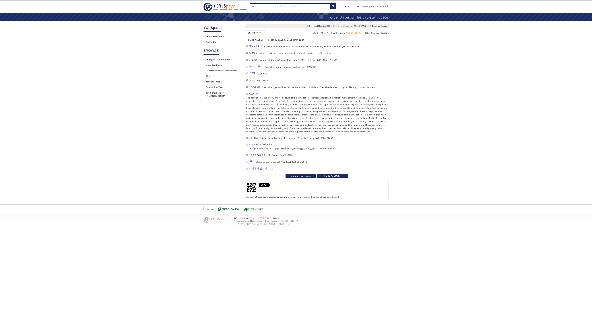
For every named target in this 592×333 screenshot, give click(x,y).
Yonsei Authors (214, 65)
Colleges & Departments (218, 59)
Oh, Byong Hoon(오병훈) (280, 155)
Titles (209, 76)
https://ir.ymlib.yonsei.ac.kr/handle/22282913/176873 (281, 162)
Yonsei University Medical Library (370, 6)
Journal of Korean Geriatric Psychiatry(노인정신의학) (290, 67)
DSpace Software (241, 218)
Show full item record (301, 176)
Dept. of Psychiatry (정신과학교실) (352, 26)
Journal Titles (213, 81)
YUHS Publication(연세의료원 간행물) (215, 94)
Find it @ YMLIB (332, 176)
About (347, 6)
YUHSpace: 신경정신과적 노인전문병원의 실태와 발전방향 (226, 6)
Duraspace (274, 218)
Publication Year (214, 87)
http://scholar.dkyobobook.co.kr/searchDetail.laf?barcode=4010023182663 (296, 138)
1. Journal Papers (379, 26)
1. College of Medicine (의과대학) (321, 26)
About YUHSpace (215, 36)
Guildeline (211, 42)
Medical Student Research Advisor (221, 70)
